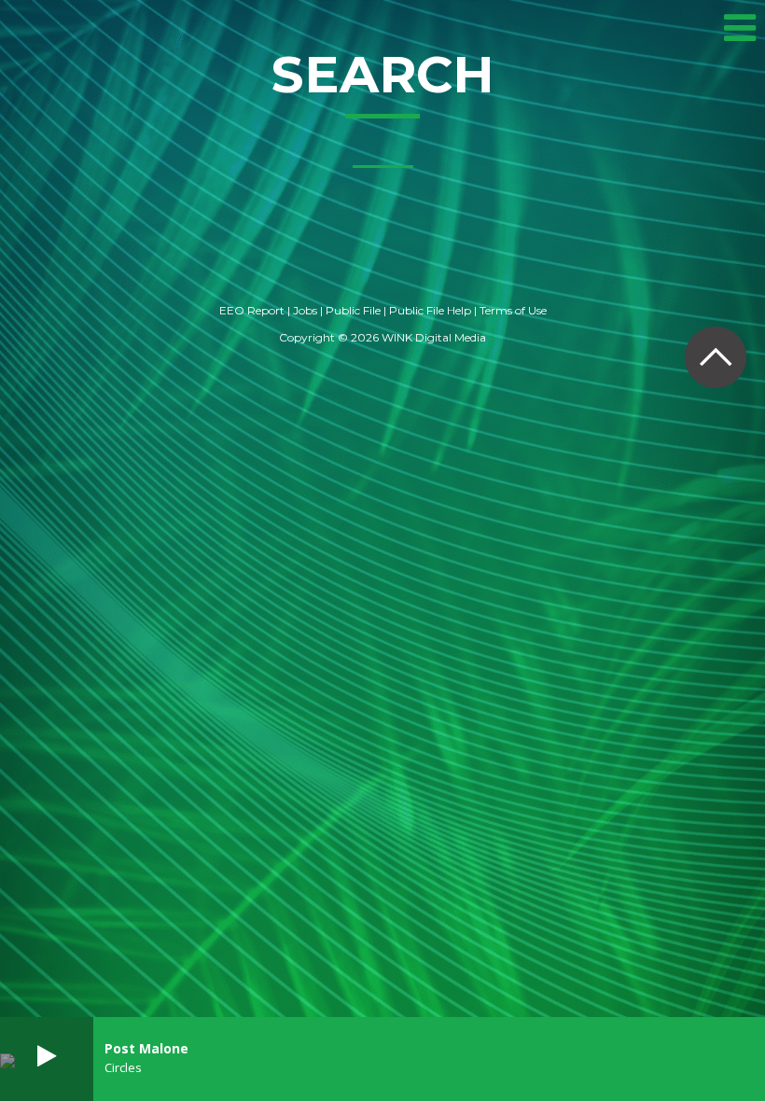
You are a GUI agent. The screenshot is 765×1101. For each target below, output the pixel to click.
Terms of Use (513, 310)
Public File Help (430, 310)
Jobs (305, 310)
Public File (353, 310)
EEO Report (252, 310)
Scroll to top (715, 357)
